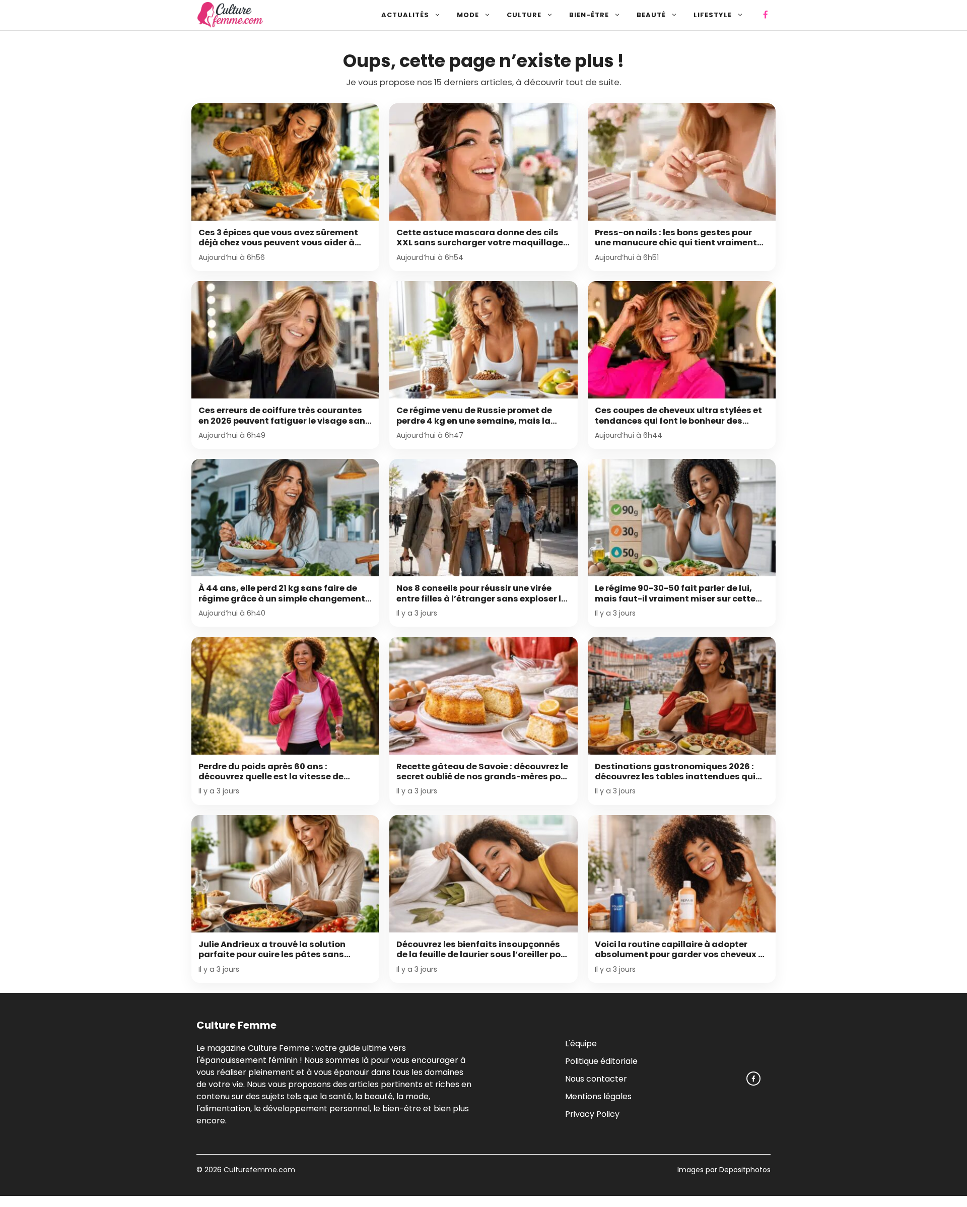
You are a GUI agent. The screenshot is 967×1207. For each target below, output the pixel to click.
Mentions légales (598, 1096)
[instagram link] (753, 1078)
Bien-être (589, 15)
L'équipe (581, 1043)
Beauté (651, 15)
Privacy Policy (592, 1113)
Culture (524, 15)
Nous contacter (596, 1078)
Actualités (405, 15)
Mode (468, 15)
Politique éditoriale (601, 1060)
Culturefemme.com (258, 1170)
